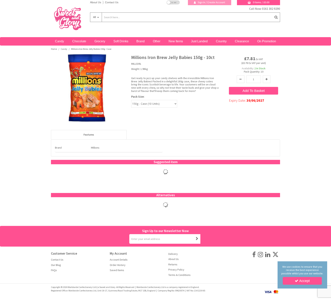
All (94, 17)
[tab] (89, 135)
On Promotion (266, 41)
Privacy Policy (176, 269)
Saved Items (117, 270)
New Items (176, 41)
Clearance (242, 41)
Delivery (173, 254)
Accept (304, 281)
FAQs (54, 270)
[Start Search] (276, 17)
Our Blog (56, 265)
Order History (117, 265)
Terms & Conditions (179, 275)
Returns (172, 264)
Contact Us (111, 2)
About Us (95, 2)
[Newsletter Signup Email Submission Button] (197, 239)
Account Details (119, 259)
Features (89, 134)
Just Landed (199, 41)
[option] (165, 175)
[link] (254, 254)
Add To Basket (254, 91)
